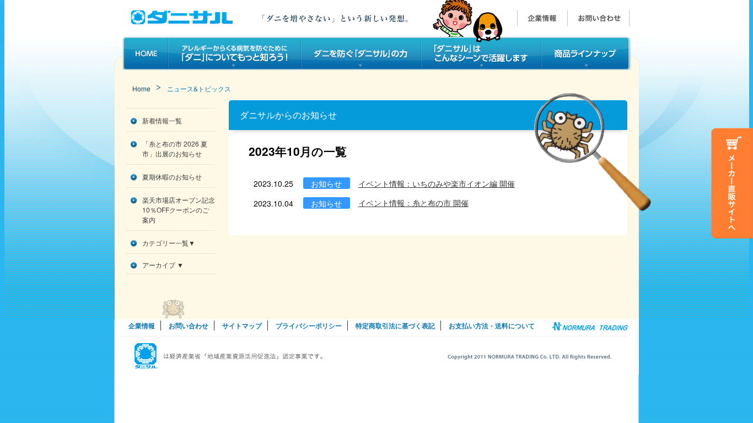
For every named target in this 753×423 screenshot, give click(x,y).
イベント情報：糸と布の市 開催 (413, 202)
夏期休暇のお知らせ (172, 176)
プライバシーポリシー (309, 325)
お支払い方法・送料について (492, 325)
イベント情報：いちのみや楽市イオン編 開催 (436, 183)
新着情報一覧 (162, 120)
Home (141, 88)
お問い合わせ (188, 325)
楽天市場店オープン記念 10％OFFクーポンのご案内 (178, 209)
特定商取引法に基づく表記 (395, 325)
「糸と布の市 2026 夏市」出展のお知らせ (174, 148)
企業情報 (141, 325)
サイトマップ (242, 325)
